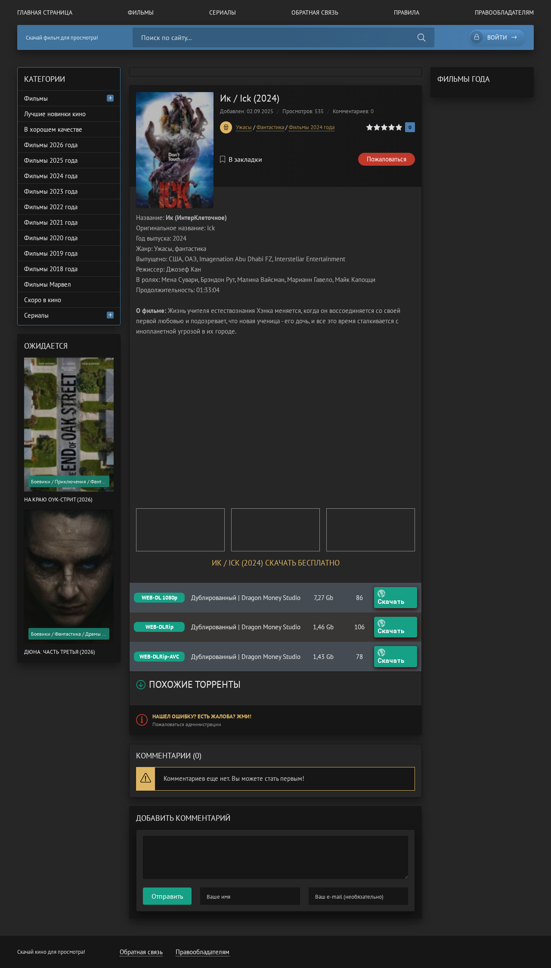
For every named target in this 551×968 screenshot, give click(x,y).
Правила (406, 12)
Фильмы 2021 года (50, 222)
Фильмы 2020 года (50, 238)
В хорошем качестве (53, 129)
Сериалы (222, 12)
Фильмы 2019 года (50, 253)
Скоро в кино (42, 300)
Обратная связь (314, 12)
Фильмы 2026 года (50, 145)
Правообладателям (504, 12)
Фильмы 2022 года (50, 207)
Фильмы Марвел (47, 284)
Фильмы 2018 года (50, 269)
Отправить (167, 896)
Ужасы (244, 127)
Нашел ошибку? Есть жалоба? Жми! (201, 716)
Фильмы (141, 12)
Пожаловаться (386, 159)
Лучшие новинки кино (55, 114)
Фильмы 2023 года (50, 191)
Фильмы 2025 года (50, 160)
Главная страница (44, 12)
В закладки (245, 159)
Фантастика (270, 127)
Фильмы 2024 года (311, 127)
